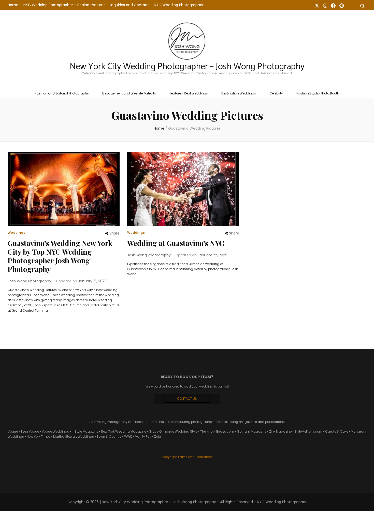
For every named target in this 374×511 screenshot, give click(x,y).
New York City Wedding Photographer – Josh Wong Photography (187, 66)
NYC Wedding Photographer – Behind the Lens (64, 4)
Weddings (16, 232)
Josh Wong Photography (29, 281)
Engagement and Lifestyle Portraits (129, 93)
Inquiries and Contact (129, 4)
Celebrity (276, 93)
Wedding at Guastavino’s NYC (175, 243)
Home (13, 4)
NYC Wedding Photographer (179, 4)
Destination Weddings (238, 93)
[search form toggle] (362, 6)
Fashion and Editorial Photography (62, 93)
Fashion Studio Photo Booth (317, 93)
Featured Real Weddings (188, 93)
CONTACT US (187, 398)
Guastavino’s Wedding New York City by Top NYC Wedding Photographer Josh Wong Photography (60, 256)
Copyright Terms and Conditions (187, 457)
